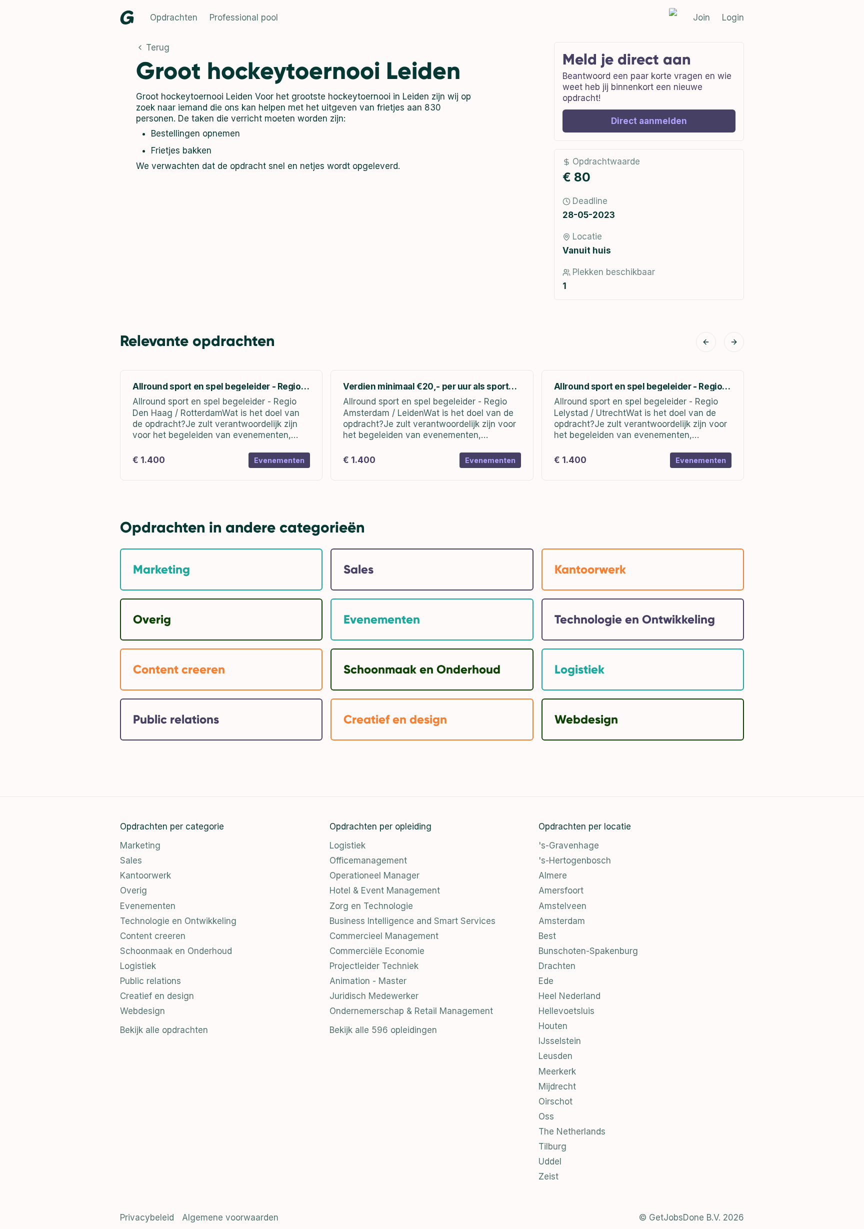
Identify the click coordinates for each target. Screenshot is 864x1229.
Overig (133, 891)
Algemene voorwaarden (230, 1217)
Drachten (557, 966)
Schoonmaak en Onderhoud (176, 951)
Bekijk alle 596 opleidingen (383, 1030)
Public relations (150, 981)
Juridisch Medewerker (374, 996)
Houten (553, 1026)
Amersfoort (561, 891)
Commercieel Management (384, 936)
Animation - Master (368, 981)
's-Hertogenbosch (574, 861)
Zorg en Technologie (371, 906)
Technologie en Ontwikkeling (178, 921)
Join (701, 17)
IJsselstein (559, 1041)
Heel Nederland (569, 996)
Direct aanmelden (649, 121)
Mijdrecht (557, 1087)
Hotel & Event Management (385, 891)
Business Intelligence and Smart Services (413, 921)
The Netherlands (572, 1131)
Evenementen (148, 906)
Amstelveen (562, 906)
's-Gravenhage (568, 845)
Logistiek (138, 966)
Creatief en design (157, 996)
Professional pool (244, 17)
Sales (131, 861)
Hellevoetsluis (566, 1011)
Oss (546, 1117)
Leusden (555, 1056)
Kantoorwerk (145, 875)
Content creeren (153, 936)
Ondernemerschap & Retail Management (411, 1011)
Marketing (140, 845)
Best (547, 936)
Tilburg (552, 1147)
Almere (552, 875)
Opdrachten (174, 17)
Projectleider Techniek (374, 966)
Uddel (550, 1161)
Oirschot (555, 1101)
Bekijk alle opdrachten (164, 1030)
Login (733, 17)
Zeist (548, 1177)
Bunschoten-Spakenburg (588, 951)
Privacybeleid (147, 1217)
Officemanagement (368, 861)
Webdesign (142, 1011)
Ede (546, 981)
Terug (158, 47)
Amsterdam (561, 921)
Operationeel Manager (375, 875)
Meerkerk (557, 1071)
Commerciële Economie (377, 951)
